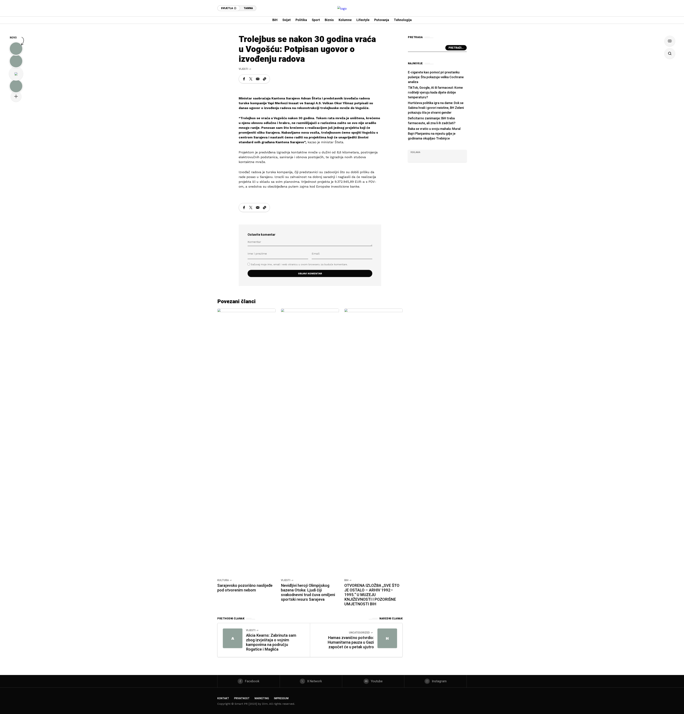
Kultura (223, 580)
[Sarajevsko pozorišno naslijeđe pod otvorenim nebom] (246, 442)
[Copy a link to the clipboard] (264, 79)
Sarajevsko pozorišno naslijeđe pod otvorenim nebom (245, 588)
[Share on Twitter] (250, 79)
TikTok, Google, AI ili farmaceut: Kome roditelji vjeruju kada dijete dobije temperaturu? (435, 92)
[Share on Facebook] (244, 79)
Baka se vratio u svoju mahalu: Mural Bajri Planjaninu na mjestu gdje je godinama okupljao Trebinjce (434, 133)
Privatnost (242, 698)
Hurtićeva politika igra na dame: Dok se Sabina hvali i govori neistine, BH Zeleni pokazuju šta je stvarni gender (436, 108)
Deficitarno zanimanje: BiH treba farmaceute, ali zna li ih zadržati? (431, 121)
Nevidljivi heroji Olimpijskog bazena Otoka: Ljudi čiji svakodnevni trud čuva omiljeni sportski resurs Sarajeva (308, 592)
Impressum (281, 698)
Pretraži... (456, 48)
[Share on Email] (257, 79)
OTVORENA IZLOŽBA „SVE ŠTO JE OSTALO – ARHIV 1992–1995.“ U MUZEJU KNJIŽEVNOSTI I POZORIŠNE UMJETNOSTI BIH (371, 595)
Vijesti (243, 69)
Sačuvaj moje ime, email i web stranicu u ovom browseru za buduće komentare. (299, 264)
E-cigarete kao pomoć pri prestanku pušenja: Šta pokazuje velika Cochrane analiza (436, 77)
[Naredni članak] (387, 638)
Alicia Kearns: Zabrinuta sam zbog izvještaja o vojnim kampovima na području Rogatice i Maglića (271, 642)
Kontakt (223, 698)
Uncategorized (359, 633)
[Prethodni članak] (232, 638)
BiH (346, 580)
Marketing (262, 698)
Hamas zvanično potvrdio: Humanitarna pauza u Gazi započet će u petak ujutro (351, 642)
